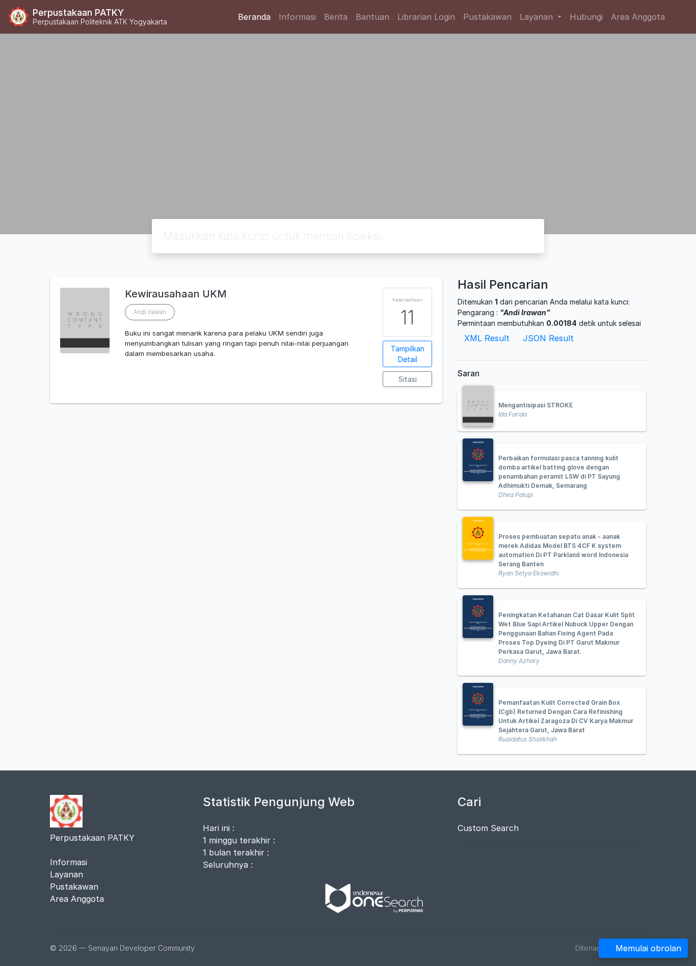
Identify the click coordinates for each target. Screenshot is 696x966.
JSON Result (548, 338)
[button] (246, 395)
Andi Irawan (149, 312)
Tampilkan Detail (407, 354)
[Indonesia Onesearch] (369, 897)
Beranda (254, 17)
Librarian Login (426, 17)
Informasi (297, 17)
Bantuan (372, 17)
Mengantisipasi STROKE (535, 405)
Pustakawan (487, 17)
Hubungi (586, 17)
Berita (335, 17)
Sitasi (407, 379)
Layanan (66, 874)
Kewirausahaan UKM (176, 294)
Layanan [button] (537, 17)
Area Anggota (638, 17)
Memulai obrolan (648, 948)
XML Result (487, 338)
